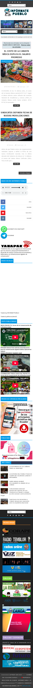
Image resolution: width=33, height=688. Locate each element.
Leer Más (16, 105)
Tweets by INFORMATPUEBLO (10, 313)
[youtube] (18, 2)
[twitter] (12, 2)
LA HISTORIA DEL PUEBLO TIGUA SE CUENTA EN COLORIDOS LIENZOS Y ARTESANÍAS (20, 475)
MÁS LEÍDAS (6, 462)
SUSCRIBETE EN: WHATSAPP (15, 229)
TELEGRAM (10, 235)
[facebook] (10, 2)
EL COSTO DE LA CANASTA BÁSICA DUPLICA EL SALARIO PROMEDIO (16, 54)
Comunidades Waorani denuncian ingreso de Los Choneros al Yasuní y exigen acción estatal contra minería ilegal (16, 492)
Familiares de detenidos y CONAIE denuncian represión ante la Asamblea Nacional (19, 501)
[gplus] (20, 2)
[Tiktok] (25, 515)
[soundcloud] (22, 515)
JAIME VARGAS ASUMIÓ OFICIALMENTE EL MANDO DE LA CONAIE (19, 483)
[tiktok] (23, 2)
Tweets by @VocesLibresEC (9, 316)
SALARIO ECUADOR (7, 61)
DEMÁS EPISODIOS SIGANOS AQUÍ (11, 353)
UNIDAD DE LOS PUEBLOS (8, 119)
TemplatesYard (26, 686)
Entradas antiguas (25, 173)
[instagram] (15, 2)
